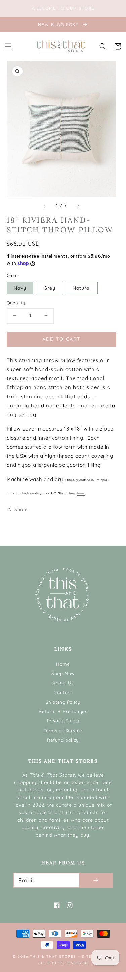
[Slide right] (78, 206)
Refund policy (63, 740)
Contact (63, 692)
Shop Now (63, 673)
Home (63, 664)
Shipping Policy (63, 702)
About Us (63, 682)
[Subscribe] (96, 880)
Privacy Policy (63, 720)
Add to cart (61, 339)
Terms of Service (63, 730)
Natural (82, 288)
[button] (8, 46)
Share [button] (21, 509)
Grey (49, 288)
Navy (20, 288)
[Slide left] (44, 206)
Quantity (16, 302)
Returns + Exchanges (63, 711)
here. (81, 493)
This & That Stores (53, 956)
